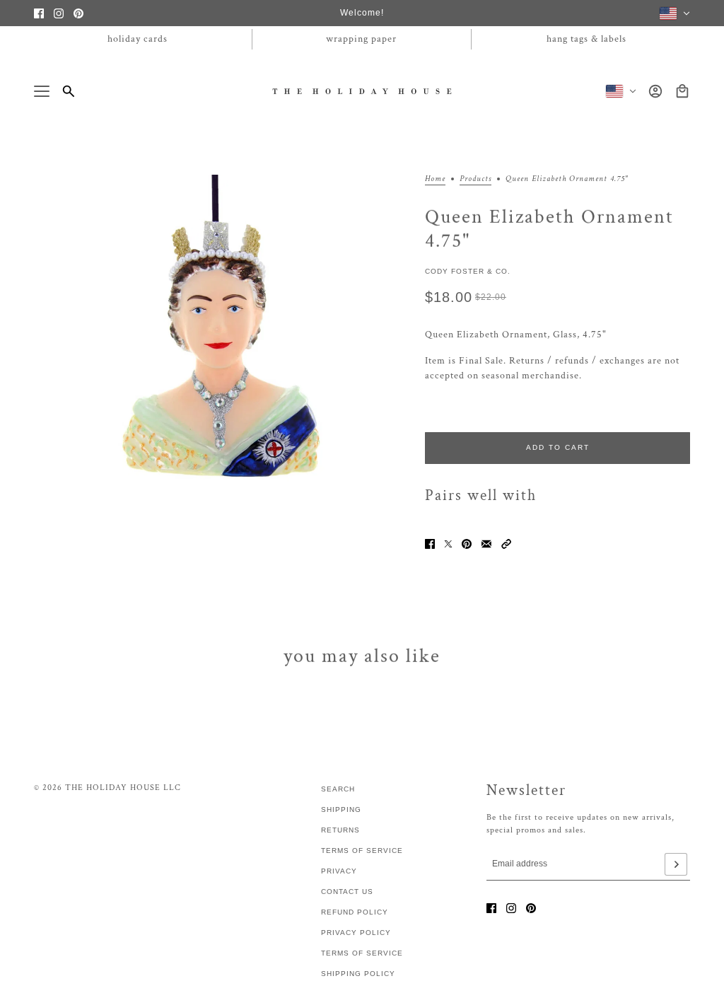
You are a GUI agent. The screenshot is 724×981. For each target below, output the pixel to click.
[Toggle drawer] (41, 91)
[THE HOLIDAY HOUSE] (362, 91)
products (475, 179)
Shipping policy (358, 973)
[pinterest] (78, 13)
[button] (506, 544)
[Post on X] (448, 544)
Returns (340, 830)
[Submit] (676, 864)
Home (435, 179)
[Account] (655, 91)
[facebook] (39, 13)
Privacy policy (356, 932)
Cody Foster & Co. (467, 271)
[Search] (68, 91)
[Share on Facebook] (430, 544)
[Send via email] (486, 544)
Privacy (339, 871)
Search (338, 789)
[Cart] (682, 91)
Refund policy (354, 912)
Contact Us (347, 891)
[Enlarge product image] (218, 359)
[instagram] (58, 13)
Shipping (341, 809)
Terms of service (362, 953)
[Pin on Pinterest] (466, 544)
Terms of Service (362, 850)
